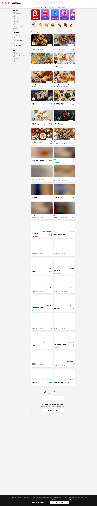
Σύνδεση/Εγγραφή (91, 2)
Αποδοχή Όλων (59, 502)
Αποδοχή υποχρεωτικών (72, 499)
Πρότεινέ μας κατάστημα (53, 410)
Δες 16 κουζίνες (16, 28)
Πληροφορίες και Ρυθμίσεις (38, 502)
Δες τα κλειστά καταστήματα (53, 397)
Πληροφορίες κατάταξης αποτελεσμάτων (41, 413)
